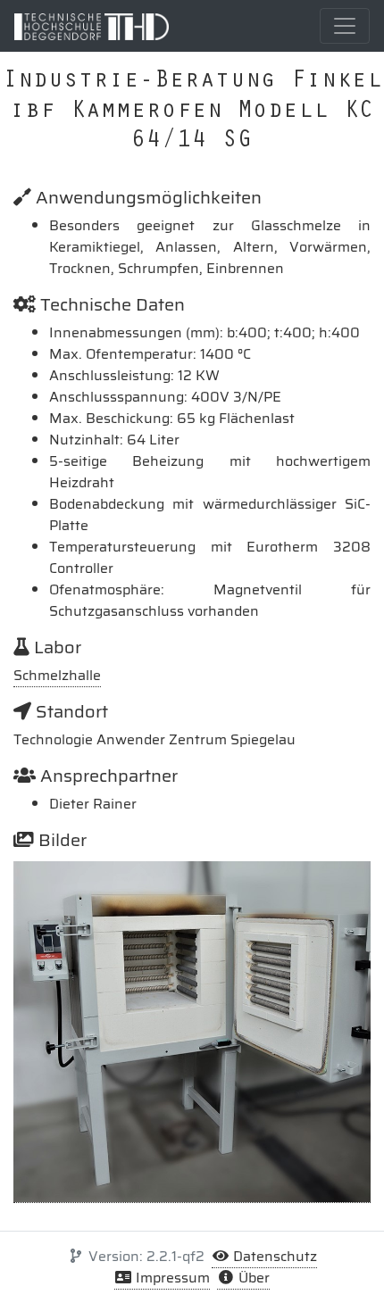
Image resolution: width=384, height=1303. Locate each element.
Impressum (171, 1277)
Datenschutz (273, 1256)
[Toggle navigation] (345, 26)
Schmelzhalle (57, 675)
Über (252, 1277)
